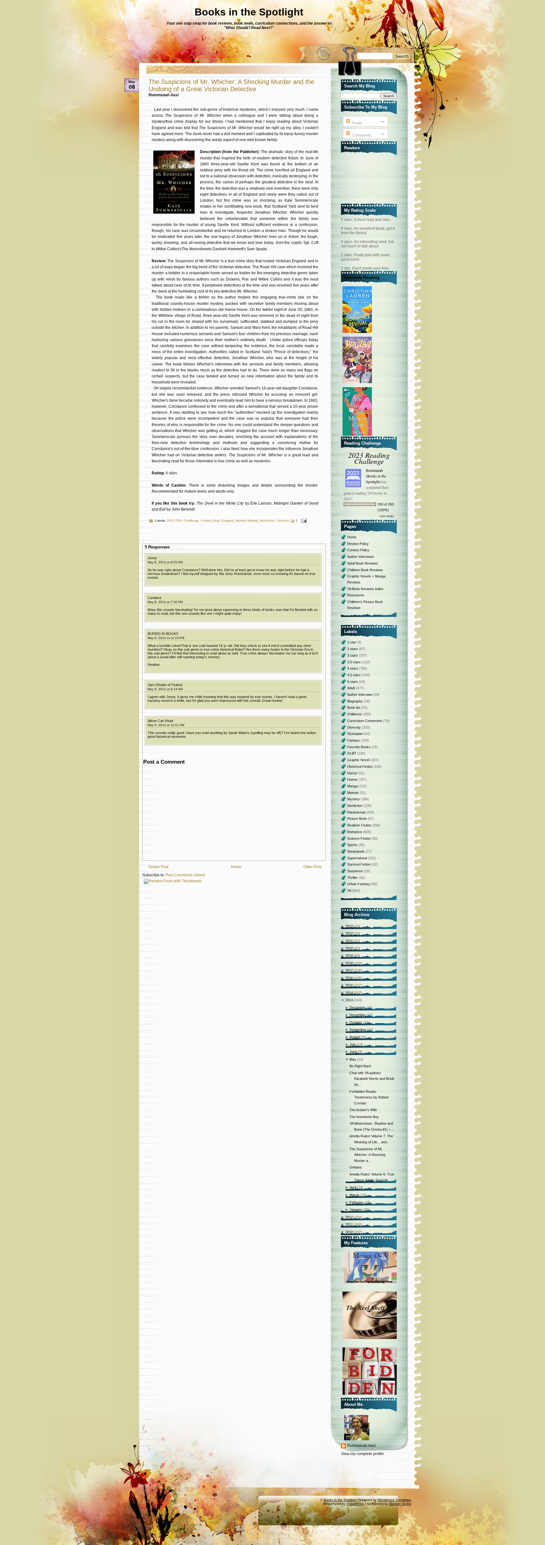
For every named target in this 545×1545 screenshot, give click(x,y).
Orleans (355, 1167)
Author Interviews (360, 557)
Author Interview (360, 694)
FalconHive (355, 1504)
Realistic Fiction (359, 825)
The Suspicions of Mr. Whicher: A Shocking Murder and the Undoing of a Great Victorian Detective (231, 85)
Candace (154, 598)
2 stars (353, 649)
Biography (355, 701)
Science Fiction (359, 838)
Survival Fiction (359, 864)
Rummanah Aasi (361, 1445)
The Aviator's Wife (363, 1110)
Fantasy (354, 740)
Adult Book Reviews (362, 563)
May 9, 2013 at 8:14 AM (165, 689)
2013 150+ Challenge (183, 520)
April (352, 1187)
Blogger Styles (400, 1504)
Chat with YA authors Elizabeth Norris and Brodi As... (371, 1078)
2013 (349, 1000)
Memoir (353, 793)
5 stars (353, 682)
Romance (355, 832)
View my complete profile (362, 1454)
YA (349, 890)
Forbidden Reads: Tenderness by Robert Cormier (369, 1097)
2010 (349, 1232)
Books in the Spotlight (249, 12)
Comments (361, 135)
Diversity (354, 727)
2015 (349, 985)
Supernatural (357, 858)
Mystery (252, 520)
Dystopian (355, 734)
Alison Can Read (160, 721)
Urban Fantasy (359, 884)
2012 (349, 1217)
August (354, 1037)
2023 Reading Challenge (369, 458)
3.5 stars (354, 662)
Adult (216, 520)
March (354, 1195)
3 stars (353, 655)
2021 (349, 941)
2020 (349, 948)
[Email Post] (303, 520)
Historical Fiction (360, 766)
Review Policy (358, 544)
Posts (356, 123)
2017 (349, 970)
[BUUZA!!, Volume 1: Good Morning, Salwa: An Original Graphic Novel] (358, 383)
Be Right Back (360, 1066)
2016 (349, 978)
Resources (355, 595)
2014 (349, 993)
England (227, 520)
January (355, 1209)
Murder (240, 520)
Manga (353, 786)
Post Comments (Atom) (185, 875)
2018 (349, 963)
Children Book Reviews (365, 570)
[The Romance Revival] (358, 333)
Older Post (312, 867)
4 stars (205, 520)
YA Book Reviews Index (365, 589)
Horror (352, 773)
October (355, 1022)
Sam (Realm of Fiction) (165, 685)
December (357, 1007)
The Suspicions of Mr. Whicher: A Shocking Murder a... (367, 1155)
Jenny (152, 558)
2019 (349, 955)
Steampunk (356, 851)
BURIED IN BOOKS (163, 634)
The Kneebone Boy (364, 1117)
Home (236, 867)
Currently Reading (361, 277)
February (356, 1202)
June (353, 1052)
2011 (349, 1224)
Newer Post (158, 867)
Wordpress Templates (394, 1500)
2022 (349, 933)
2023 (349, 926)
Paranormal (356, 812)
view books (386, 516)
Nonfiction (267, 520)
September (357, 1030)
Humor (353, 779)
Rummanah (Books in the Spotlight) (376, 476)
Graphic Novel (358, 760)
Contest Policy (358, 550)
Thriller (353, 877)
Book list (354, 707)
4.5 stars (354, 675)
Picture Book (357, 818)
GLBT (352, 753)
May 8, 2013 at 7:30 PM (165, 602)
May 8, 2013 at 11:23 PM (166, 638)
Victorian (282, 520)
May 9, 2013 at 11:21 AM (166, 725)
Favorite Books (359, 747)
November (357, 1015)
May (352, 1059)
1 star (352, 642)
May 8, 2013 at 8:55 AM (165, 562)
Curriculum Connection (365, 721)
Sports (352, 845)
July (352, 1044)
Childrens (355, 714)
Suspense (355, 871)
